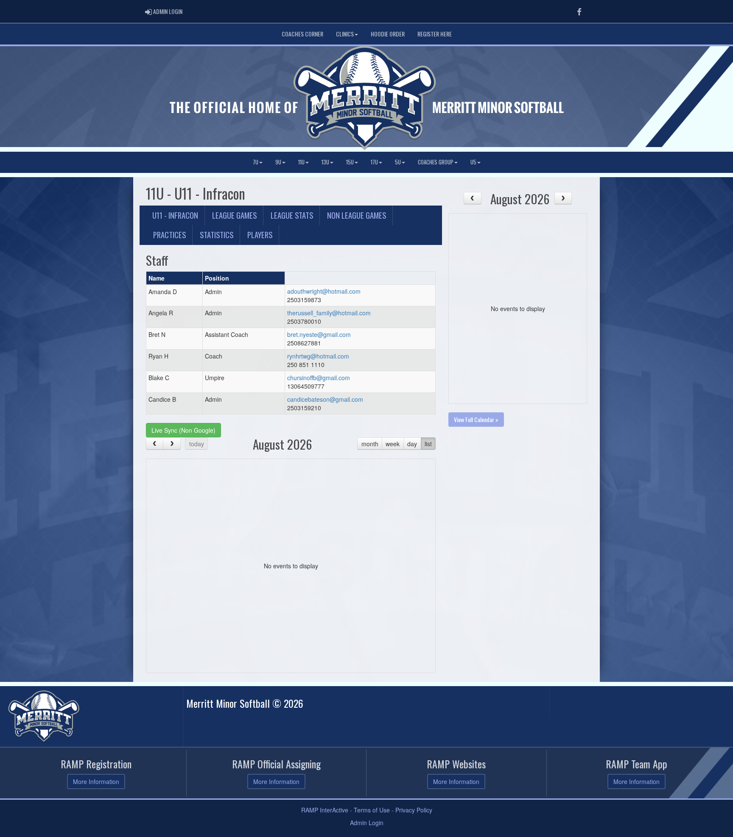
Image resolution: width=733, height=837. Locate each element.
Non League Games (356, 215)
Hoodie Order (388, 33)
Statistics (216, 234)
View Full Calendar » (476, 419)
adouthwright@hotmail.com (324, 291)
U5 (473, 162)
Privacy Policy (413, 810)
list (428, 443)
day (412, 443)
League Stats (292, 215)
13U (325, 162)
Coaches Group (435, 162)
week (393, 443)
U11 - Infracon (175, 215)
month (369, 443)
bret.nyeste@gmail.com (319, 334)
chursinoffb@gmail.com (318, 377)
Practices (169, 234)
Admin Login (366, 822)
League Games (234, 215)
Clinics (345, 33)
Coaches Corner (302, 33)
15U (350, 162)
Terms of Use (372, 810)
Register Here (434, 33)
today (196, 443)
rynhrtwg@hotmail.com (318, 356)
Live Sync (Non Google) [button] (183, 430)
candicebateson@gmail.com (325, 399)
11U (301, 162)
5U (398, 162)
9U (278, 162)
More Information (96, 781)
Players (259, 234)
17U (374, 162)
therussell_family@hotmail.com (329, 313)
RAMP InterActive (324, 810)
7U (255, 162)
